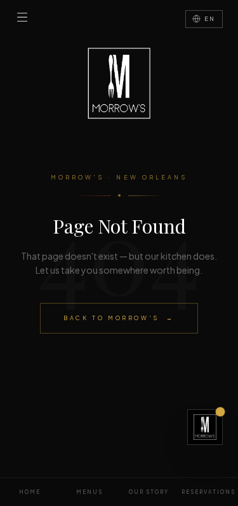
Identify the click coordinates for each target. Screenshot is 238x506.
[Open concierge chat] (205, 427)
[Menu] (22, 17)
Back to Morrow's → (118, 317)
